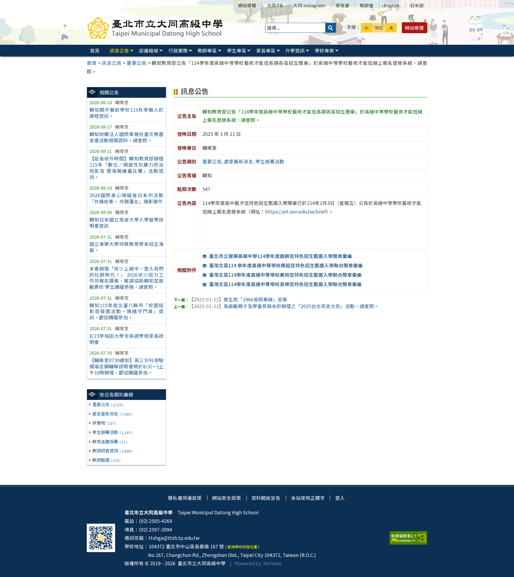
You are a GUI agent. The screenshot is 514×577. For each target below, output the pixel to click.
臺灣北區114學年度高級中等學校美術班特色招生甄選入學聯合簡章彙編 (285, 274)
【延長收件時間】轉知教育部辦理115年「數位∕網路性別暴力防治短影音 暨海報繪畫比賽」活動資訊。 (126, 167)
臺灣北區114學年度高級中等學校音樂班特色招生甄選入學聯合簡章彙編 (285, 284)
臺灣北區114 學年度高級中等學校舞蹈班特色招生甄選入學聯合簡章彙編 (286, 265)
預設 (379, 28)
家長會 (342, 5)
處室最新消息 (112, 413)
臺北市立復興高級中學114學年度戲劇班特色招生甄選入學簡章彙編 (280, 256)
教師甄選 (106, 460)
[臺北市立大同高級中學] (155, 28)
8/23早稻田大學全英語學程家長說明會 (126, 338)
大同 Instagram (309, 5)
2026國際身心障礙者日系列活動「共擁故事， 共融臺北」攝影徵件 (126, 198)
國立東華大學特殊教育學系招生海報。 (126, 247)
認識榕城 (148, 50)
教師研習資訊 (112, 450)
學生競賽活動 (112, 432)
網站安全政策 (226, 497)
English (391, 5)
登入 (340, 497)
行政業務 (178, 50)
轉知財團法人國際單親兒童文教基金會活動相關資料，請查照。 (126, 137)
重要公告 (107, 404)
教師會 (366, 5)
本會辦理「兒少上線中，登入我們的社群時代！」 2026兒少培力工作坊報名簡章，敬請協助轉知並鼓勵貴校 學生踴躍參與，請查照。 (126, 277)
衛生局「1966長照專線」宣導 (238, 299)
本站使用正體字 (308, 497)
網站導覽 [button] (414, 27)
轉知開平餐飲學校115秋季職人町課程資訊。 (126, 112)
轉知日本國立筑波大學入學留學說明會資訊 (126, 222)
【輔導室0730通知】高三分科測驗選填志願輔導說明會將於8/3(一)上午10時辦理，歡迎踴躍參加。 (126, 366)
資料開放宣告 (265, 497)
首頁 (95, 50)
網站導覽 (247, 5)
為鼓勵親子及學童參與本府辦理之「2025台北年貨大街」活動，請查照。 (284, 306)
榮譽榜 (104, 422)
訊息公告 (119, 50)
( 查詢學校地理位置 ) (242, 546)
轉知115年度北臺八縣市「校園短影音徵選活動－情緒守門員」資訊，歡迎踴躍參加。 (126, 311)
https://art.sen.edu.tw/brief (295, 211)
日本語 (417, 5)
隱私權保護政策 (185, 497)
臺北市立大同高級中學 (200, 563)
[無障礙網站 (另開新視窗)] (408, 538)
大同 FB (275, 5)
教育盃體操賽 (109, 441)
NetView (272, 563)
